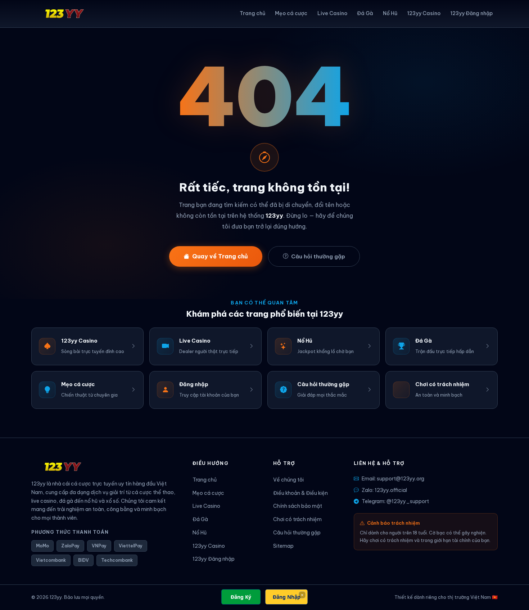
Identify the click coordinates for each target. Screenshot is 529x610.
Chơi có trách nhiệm (297, 519)
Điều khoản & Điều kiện (300, 493)
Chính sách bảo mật (297, 506)
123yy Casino (423, 13)
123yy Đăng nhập (471, 13)
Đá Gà (365, 13)
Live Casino (332, 13)
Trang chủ (252, 13)
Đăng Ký (241, 596)
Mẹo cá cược (291, 13)
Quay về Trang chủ (220, 256)
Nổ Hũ (390, 13)
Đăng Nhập (286, 596)
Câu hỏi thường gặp (318, 256)
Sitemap (283, 546)
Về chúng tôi (288, 479)
